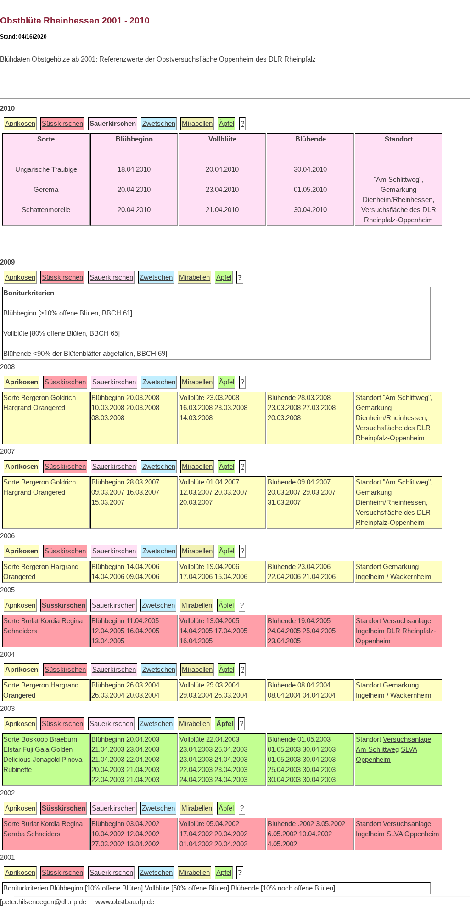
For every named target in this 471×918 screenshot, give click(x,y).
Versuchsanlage (407, 621)
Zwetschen (158, 123)
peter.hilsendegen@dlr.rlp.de (44, 902)
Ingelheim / (372, 695)
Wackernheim (411, 695)
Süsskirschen (62, 123)
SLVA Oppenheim (413, 834)
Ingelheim (371, 631)
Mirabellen (197, 123)
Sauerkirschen (111, 277)
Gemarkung (401, 685)
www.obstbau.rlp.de (124, 902)
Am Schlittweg (377, 749)
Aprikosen (20, 123)
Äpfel (226, 123)
